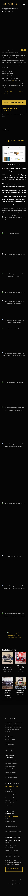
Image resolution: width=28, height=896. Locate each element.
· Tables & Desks (9, 791)
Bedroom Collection (10, 802)
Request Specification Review (14, 869)
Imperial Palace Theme (10, 772)
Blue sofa (6, 94)
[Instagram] (6, 751)
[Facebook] (2, 11)
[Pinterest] (9, 11)
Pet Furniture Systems (10, 775)
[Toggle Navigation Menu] (24, 4)
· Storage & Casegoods (10, 794)
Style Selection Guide (11, 761)
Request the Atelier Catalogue (10, 109)
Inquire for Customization (11, 850)
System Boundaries (10, 829)
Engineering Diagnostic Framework (13, 831)
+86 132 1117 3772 (11, 860)
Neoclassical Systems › (11, 786)
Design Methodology (10, 818)
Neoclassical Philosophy (11, 763)
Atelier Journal (8, 805)
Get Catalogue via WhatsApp (14, 102)
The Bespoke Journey (10, 845)
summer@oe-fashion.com (13, 864)
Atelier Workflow (9, 744)
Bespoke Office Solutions (11, 777)
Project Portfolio (9, 747)
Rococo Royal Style (10, 766)
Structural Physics (9, 824)
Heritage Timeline (9, 742)
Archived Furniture (20, 92)
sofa (12, 80)
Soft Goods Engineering (11, 826)
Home (3, 50)
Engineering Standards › (11, 816)
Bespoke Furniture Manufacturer (10, 735)
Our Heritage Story (10, 739)
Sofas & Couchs (11, 92)
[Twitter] (5, 11)
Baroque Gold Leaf (9, 768)
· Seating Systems (9, 789)
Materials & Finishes (10, 821)
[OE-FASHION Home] (9, 4)
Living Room (9, 50)
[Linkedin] (12, 11)
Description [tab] (5, 130)
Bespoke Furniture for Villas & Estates (13, 841)
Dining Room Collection (11, 800)
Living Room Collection (11, 797)
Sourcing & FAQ (9, 847)
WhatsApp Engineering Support (13, 862)
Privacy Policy (11, 883)
